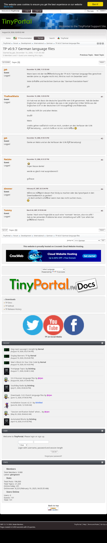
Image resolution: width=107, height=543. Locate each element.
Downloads (10, 299)
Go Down (6, 62)
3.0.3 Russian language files (23, 378)
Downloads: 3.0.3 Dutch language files (27, 395)
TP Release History (13, 309)
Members (11, 469)
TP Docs (8, 302)
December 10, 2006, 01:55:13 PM (38, 138)
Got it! (95, 4)
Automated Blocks (18, 419)
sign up (41, 436)
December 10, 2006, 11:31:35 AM (38, 69)
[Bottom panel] (103, 43)
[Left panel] (98, 43)
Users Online (12, 492)
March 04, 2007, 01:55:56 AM (36, 210)
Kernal (41, 349)
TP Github (9, 306)
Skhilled (39, 402)
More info (8, 6)
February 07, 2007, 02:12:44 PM (37, 189)
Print (102, 62)
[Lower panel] (100, 43)
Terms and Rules (93, 524)
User (5, 431)
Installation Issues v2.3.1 (21, 402)
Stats (5, 462)
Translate (61, 272)
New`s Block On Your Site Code (24, 362)
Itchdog (31, 368)
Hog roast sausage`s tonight (23, 349)
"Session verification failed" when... (26, 411)
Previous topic (86, 55)
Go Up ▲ (104, 524)
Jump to (70, 240)
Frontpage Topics (18, 368)
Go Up (4, 230)
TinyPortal (77, 524)
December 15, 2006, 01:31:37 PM (38, 159)
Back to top (53, 505)
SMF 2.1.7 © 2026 (6, 524)
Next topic (99, 55)
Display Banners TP (19, 355)
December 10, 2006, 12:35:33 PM (38, 96)
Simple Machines (18, 524)
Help (84, 524)
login (33, 436)
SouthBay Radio (17, 385)
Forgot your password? (53, 456)
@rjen (40, 378)
